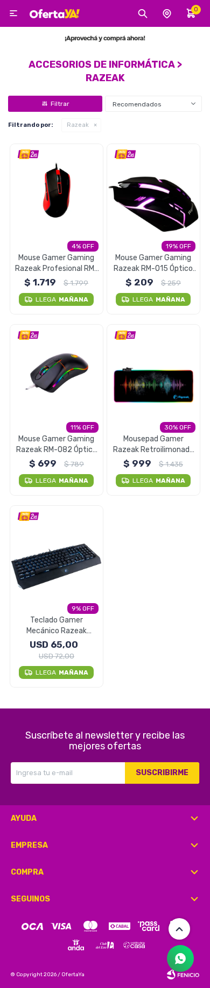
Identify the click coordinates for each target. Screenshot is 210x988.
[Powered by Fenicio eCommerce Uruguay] (183, 974)
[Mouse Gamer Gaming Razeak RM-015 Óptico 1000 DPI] (153, 190)
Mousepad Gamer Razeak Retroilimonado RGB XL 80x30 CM (153, 444)
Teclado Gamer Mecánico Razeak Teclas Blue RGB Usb (56, 625)
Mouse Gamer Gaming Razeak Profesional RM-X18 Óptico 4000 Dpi (56, 263)
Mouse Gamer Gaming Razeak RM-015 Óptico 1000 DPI (153, 263)
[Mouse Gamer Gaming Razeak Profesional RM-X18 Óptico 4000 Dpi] (56, 190)
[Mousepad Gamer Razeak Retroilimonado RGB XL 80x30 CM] (153, 371)
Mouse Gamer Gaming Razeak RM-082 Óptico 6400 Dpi (56, 444)
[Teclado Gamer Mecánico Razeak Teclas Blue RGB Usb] (56, 552)
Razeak (78, 124)
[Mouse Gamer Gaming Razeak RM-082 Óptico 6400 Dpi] (56, 371)
